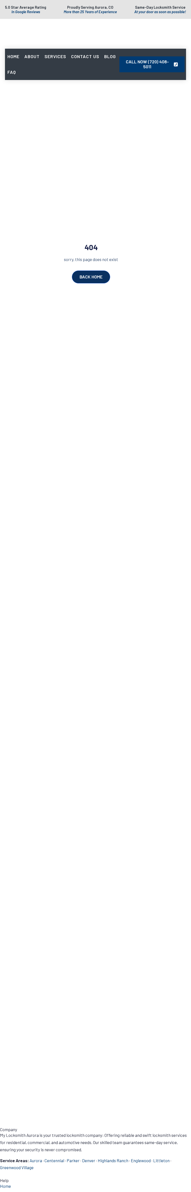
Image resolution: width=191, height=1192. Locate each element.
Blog (110, 56)
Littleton (161, 1160)
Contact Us (85, 56)
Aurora (36, 1160)
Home (13, 56)
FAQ (11, 72)
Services (55, 56)
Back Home (91, 276)
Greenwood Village (17, 1167)
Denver (88, 1160)
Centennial (54, 1160)
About (32, 56)
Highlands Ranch (113, 1160)
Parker (73, 1160)
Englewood (141, 1160)
